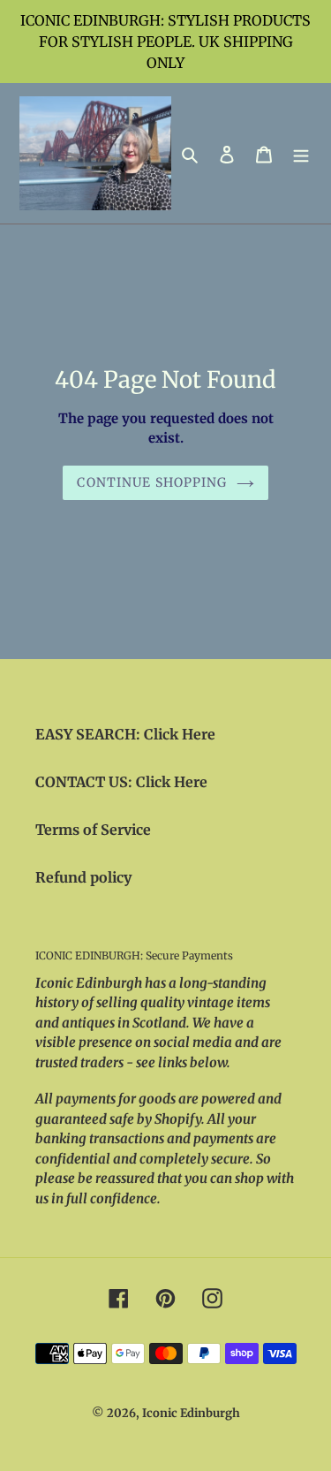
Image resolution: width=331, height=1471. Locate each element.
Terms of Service (93, 829)
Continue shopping (152, 482)
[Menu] (301, 153)
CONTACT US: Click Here (121, 782)
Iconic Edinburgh (191, 1413)
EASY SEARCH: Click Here (125, 734)
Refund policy (83, 877)
